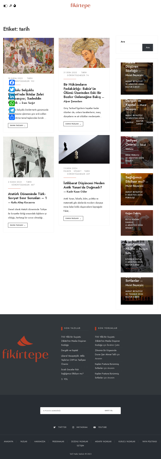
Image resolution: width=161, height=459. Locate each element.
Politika (151, 122)
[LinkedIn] (11, 96)
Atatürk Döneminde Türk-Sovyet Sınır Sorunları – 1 (27, 195)
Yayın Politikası (149, 441)
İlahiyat (129, 122)
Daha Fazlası (18, 125)
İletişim (80, 445)
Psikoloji (130, 197)
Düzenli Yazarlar (79, 441)
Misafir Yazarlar (103, 441)
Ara (123, 41)
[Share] (11, 117)
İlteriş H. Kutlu (133, 259)
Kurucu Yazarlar (127, 441)
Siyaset (77, 171)
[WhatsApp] (11, 103)
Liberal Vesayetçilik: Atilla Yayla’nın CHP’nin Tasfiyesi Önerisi (73, 360)
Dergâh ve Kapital (133, 102)
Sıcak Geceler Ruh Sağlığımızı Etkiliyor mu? (135, 175)
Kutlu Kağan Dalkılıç (135, 211)
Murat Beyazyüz (134, 75)
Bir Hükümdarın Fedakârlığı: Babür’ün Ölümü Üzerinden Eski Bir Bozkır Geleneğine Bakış (82, 90)
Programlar (58, 441)
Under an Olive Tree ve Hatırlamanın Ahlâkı (136, 242)
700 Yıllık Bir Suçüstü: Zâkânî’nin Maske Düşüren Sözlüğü (73, 341)
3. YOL (64, 379)
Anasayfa (8, 441)
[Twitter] (11, 89)
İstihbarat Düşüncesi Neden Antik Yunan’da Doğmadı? (84, 185)
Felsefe (67, 171)
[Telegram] (11, 110)
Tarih (30, 78)
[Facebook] (11, 82)
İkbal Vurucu (132, 155)
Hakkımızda (39, 441)
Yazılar (23, 441)
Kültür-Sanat (132, 87)
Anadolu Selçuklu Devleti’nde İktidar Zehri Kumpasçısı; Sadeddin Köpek (26, 96)
